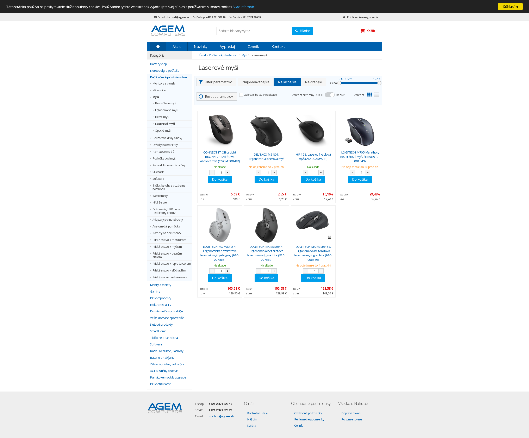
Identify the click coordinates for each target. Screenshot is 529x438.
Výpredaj (227, 46)
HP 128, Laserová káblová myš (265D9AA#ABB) (313, 156)
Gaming (155, 291)
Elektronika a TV (160, 304)
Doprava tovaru (351, 413)
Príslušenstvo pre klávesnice (170, 277)
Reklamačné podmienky (309, 419)
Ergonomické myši (166, 110)
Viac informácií (244, 6)
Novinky (200, 46)
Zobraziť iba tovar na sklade (260, 94)
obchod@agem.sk (177, 17)
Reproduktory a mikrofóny (169, 165)
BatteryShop (158, 64)
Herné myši (162, 117)
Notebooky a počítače (164, 70)
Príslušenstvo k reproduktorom (172, 263)
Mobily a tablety (160, 285)
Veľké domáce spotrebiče (167, 318)
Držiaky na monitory (165, 145)
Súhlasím (510, 6)
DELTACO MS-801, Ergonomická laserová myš (266, 156)
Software (158, 179)
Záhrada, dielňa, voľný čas (167, 364)
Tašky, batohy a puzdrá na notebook (169, 187)
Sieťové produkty (161, 324)
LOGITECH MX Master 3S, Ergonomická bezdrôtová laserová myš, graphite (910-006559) (313, 253)
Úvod (202, 55)
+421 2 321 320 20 (251, 17)
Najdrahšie (313, 82)
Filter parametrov (218, 82)
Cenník (253, 46)
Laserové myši (165, 124)
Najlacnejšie (287, 82)
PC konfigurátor (160, 384)
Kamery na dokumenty (167, 233)
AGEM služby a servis (164, 371)
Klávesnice (159, 90)
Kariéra (251, 425)
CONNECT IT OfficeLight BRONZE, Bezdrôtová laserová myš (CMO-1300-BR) (220, 156)
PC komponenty (160, 298)
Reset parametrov (219, 96)
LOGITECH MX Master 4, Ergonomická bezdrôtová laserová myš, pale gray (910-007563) (219, 253)
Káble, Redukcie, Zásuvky (166, 351)
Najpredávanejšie (255, 82)
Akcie (177, 46)
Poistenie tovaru (351, 419)
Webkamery (160, 196)
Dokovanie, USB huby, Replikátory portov (166, 211)
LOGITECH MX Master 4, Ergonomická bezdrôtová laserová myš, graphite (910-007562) (266, 253)
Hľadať (305, 31)
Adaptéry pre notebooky (168, 219)
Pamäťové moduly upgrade (168, 377)
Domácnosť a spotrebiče (166, 311)
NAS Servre (160, 202)
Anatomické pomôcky (166, 226)
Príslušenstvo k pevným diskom (167, 255)
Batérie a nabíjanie (162, 357)
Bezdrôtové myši (165, 103)
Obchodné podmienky (308, 413)
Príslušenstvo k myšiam (167, 247)
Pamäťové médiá (163, 152)
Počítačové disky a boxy (167, 138)
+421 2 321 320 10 (215, 17)
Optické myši (163, 130)
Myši (156, 97)
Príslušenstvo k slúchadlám (169, 270)
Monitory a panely (164, 83)
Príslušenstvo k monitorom (169, 240)
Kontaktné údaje (257, 413)
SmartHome (158, 331)
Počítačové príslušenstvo (168, 77)
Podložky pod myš (164, 158)
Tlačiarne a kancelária (164, 337)
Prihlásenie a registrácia (362, 17)
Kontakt (278, 46)
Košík (371, 31)
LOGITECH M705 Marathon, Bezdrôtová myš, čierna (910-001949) (360, 156)
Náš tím (252, 419)
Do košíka (220, 179)
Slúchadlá (158, 172)
